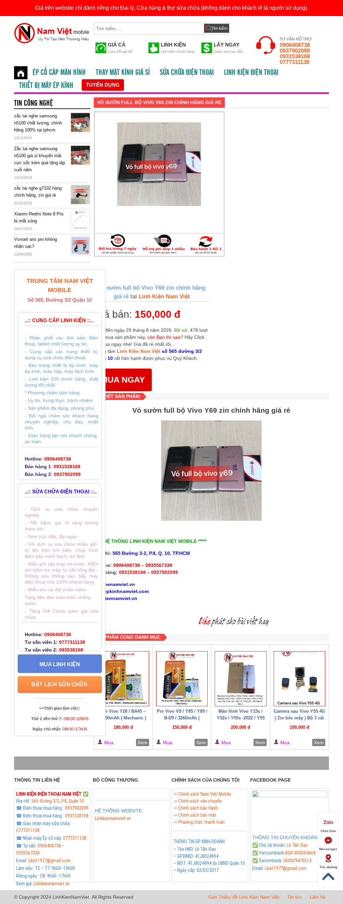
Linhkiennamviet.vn (51, 883)
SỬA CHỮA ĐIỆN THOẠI (187, 73)
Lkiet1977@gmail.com (49, 860)
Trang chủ (20, 72)
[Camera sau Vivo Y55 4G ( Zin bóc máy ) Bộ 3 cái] (299, 678)
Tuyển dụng (103, 85)
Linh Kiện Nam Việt (163, 296)
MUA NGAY (122, 379)
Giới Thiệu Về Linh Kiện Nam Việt (243, 897)
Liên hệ (318, 897)
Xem (142, 742)
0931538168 (295, 56)
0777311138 (294, 62)
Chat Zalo (328, 831)
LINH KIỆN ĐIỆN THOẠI (251, 73)
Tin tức (294, 897)
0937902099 (295, 50)
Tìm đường (328, 867)
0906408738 (295, 45)
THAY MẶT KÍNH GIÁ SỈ (123, 73)
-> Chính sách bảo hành (196, 808)
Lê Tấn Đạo (297, 845)
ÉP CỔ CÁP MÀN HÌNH (59, 73)
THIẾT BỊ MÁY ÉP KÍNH (46, 86)
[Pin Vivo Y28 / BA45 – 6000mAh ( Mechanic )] (123, 678)
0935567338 (28, 853)
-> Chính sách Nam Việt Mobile (202, 794)
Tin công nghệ (33, 103)
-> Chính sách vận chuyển (198, 801)
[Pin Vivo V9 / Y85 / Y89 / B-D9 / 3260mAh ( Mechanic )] (182, 678)
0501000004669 (300, 853)
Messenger (328, 849)
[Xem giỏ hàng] (241, 27)
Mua (109, 742)
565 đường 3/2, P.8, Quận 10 (57, 801)
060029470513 (297, 860)
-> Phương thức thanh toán (199, 822)
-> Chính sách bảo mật (195, 815)
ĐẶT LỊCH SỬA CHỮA (59, 684)
